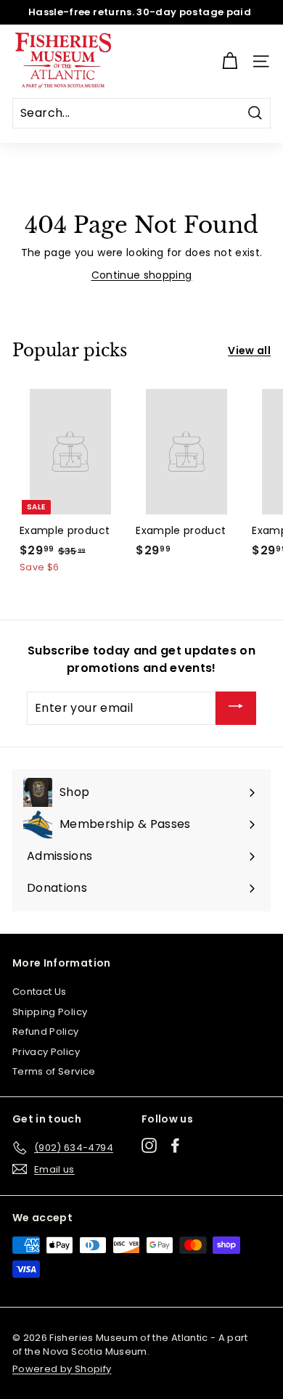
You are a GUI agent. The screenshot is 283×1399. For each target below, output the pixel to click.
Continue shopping (141, 275)
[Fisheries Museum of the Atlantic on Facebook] (175, 1145)
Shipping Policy (49, 1012)
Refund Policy (45, 1031)
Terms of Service (54, 1071)
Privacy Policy (46, 1052)
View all (249, 350)
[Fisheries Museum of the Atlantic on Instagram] (149, 1145)
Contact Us (39, 991)
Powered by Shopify (61, 1369)
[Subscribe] (236, 709)
